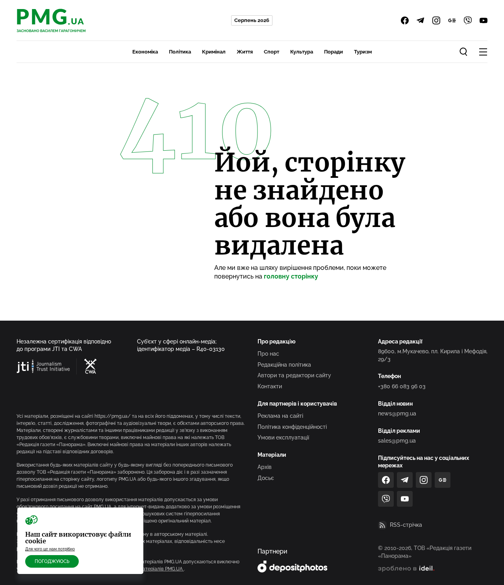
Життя (245, 52)
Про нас (268, 354)
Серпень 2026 (251, 20)
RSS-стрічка (406, 525)
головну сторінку (291, 276)
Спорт (271, 52)
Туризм (363, 52)
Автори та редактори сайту (294, 375)
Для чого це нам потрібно (50, 549)
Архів (265, 467)
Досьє (266, 478)
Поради (333, 52)
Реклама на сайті (280, 416)
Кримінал (214, 52)
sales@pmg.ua (397, 440)
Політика (180, 52)
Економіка (145, 52)
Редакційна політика (284, 365)
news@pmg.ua (397, 413)
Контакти (270, 386)
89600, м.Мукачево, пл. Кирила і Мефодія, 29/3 (432, 355)
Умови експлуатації (283, 437)
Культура (301, 52)
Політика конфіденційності (292, 427)
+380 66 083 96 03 (402, 386)
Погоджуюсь (52, 561)
